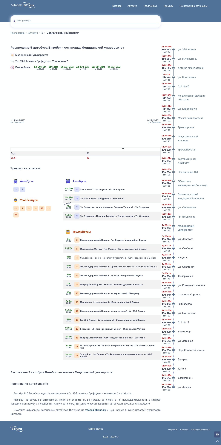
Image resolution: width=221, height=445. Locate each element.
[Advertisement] (86, 95)
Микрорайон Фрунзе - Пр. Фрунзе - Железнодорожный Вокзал (105, 249)
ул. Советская (178, 267)
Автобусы (27, 181)
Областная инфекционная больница (185, 183)
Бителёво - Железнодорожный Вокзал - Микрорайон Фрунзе (105, 329)
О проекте (172, 429)
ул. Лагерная (178, 341)
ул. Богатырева (179, 77)
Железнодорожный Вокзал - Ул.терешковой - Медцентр (103, 293)
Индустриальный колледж (180, 138)
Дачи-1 (174, 368)
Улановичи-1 (178, 378)
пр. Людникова (179, 217)
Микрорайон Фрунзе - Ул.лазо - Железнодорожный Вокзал (104, 284)
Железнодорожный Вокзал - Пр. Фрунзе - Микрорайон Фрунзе (106, 240)
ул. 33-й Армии (179, 49)
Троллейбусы (29, 200)
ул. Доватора (178, 239)
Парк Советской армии (184, 350)
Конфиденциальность (200, 429)
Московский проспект (183, 118)
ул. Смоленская (179, 207)
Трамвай (168, 6)
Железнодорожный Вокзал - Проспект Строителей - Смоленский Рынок (111, 266)
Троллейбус (150, 6)
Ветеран (175, 359)
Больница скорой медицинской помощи (183, 196)
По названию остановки (193, 6)
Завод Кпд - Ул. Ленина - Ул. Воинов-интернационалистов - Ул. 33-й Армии (108, 355)
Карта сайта (95, 428)
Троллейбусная (179, 150)
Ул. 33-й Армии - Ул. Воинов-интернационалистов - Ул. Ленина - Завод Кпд (110, 346)
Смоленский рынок (181, 294)
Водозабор (176, 331)
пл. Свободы (178, 248)
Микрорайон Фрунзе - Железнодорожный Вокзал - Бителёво (105, 337)
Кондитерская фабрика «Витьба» (184, 98)
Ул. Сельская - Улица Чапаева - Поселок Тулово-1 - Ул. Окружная (107, 206)
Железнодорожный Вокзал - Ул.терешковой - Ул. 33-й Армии (105, 311)
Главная (116, 6)
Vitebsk (16, 5)
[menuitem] (116, 6)
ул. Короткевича (180, 109)
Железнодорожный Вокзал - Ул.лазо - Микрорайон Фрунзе (104, 275)
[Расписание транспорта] (29, 5)
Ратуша (175, 257)
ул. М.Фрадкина (179, 59)
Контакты (184, 429)
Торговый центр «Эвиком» (179, 161)
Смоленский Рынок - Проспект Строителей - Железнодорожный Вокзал (111, 258)
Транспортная (178, 127)
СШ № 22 (176, 322)
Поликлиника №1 (180, 172)
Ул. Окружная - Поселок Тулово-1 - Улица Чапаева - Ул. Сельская (107, 216)
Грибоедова (177, 304)
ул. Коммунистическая (184, 285)
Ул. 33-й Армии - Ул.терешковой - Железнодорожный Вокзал (105, 320)
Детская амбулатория (183, 68)
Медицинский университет (31, 55)
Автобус (132, 6)
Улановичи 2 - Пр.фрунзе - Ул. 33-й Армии (95, 189)
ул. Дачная (177, 387)
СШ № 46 (176, 86)
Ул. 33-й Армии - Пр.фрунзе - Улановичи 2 (41, 61)
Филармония (178, 276)
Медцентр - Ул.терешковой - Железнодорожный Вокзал (103, 302)
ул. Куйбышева (179, 313)
